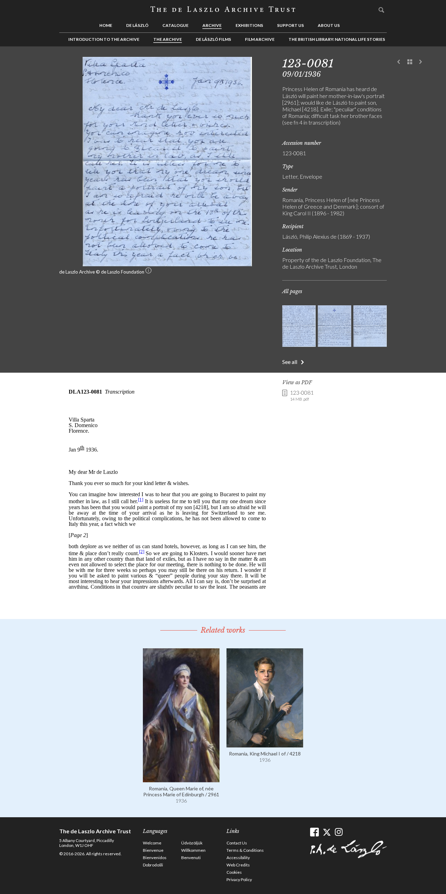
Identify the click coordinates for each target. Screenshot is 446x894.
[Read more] (181, 779)
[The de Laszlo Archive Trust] (223, 9)
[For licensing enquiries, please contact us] (148, 272)
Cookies (234, 872)
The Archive (167, 39)
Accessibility (238, 857)
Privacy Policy (239, 879)
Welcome (152, 842)
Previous (399, 62)
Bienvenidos (155, 857)
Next (420, 62)
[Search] (381, 10)
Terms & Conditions (245, 850)
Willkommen (193, 850)
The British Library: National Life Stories (337, 39)
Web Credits (238, 864)
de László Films (213, 39)
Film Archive (260, 39)
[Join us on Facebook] (314, 832)
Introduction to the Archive (103, 39)
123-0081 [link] (302, 395)
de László (137, 25)
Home (105, 25)
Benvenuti (191, 857)
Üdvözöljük (191, 842)
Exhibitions (249, 25)
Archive (212, 25)
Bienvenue (153, 850)
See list (410, 62)
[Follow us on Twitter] (326, 832)
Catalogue (175, 25)
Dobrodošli (153, 864)
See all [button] (289, 361)
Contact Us (236, 842)
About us (329, 25)
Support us (290, 25)
